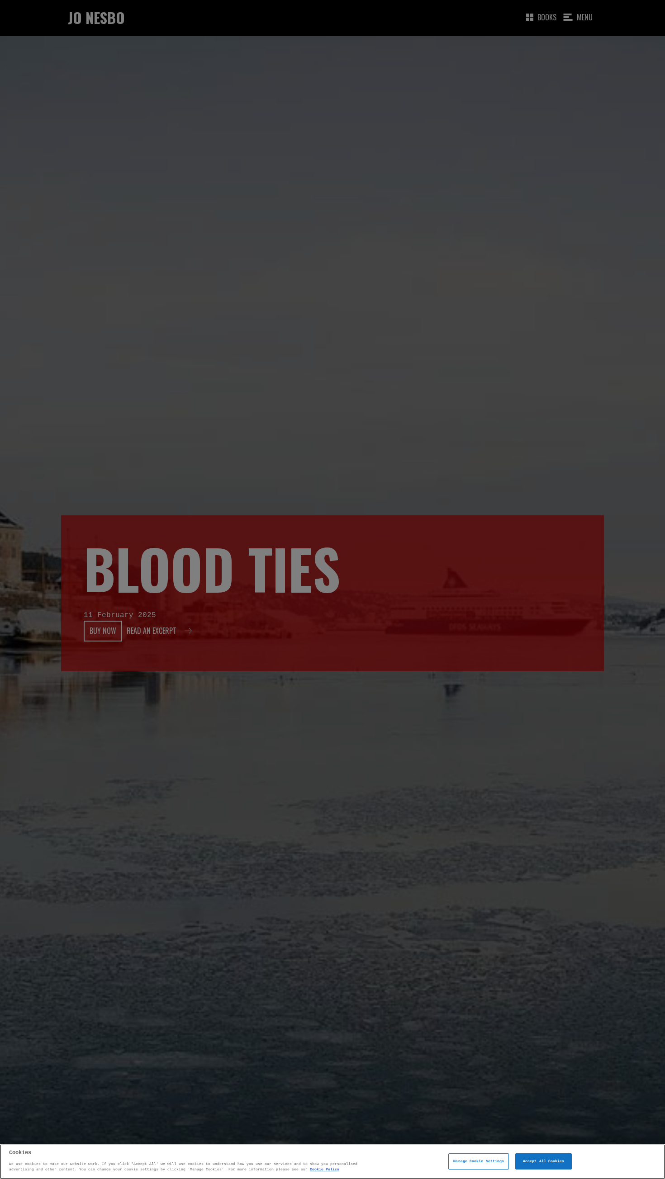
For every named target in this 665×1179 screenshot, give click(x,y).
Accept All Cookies (543, 1161)
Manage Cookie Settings (478, 1161)
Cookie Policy (324, 1169)
